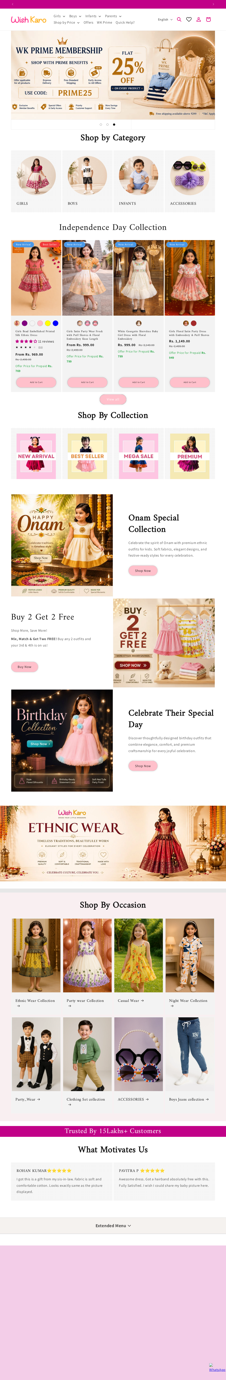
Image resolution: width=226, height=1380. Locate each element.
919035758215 (94, 1337)
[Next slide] (125, 124)
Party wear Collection (85, 1001)
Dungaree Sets (72, 1278)
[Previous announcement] (12, 4)
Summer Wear (175, 1285)
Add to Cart (36, 382)
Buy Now (25, 667)
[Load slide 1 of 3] (101, 124)
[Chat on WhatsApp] (215, 1369)
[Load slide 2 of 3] (107, 124)
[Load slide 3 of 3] (114, 124)
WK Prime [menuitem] (104, 22)
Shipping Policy (22, 1346)
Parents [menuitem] (111, 16)
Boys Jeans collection (186, 1099)
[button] (179, 19)
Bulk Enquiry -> (125, 1330)
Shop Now (143, 571)
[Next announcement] (213, 4)
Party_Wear (25, 1099)
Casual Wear (128, 1000)
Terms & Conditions (25, 1354)
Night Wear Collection (188, 1001)
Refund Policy (21, 1338)
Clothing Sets (20, 1285)
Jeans (66, 1285)
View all (113, 399)
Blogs (117, 1340)
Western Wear (174, 1293)
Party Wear (18, 1270)
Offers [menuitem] (89, 22)
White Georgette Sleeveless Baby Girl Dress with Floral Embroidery (138, 335)
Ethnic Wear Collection (35, 1001)
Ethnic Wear (173, 1270)
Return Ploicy (20, 1331)
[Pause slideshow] (136, 124)
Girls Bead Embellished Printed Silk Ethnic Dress (35, 333)
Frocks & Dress (72, 1270)
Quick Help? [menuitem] (125, 22)
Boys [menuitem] (73, 16)
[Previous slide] (90, 124)
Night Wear (19, 1293)
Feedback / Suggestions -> (135, 1320)
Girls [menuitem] (57, 16)
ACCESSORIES (131, 1099)
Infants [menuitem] (91, 16)
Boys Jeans (19, 1278)
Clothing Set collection (86, 1100)
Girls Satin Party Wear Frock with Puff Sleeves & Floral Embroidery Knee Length (85, 335)
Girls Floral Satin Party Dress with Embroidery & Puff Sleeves (189, 333)
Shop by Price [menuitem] (64, 22)
